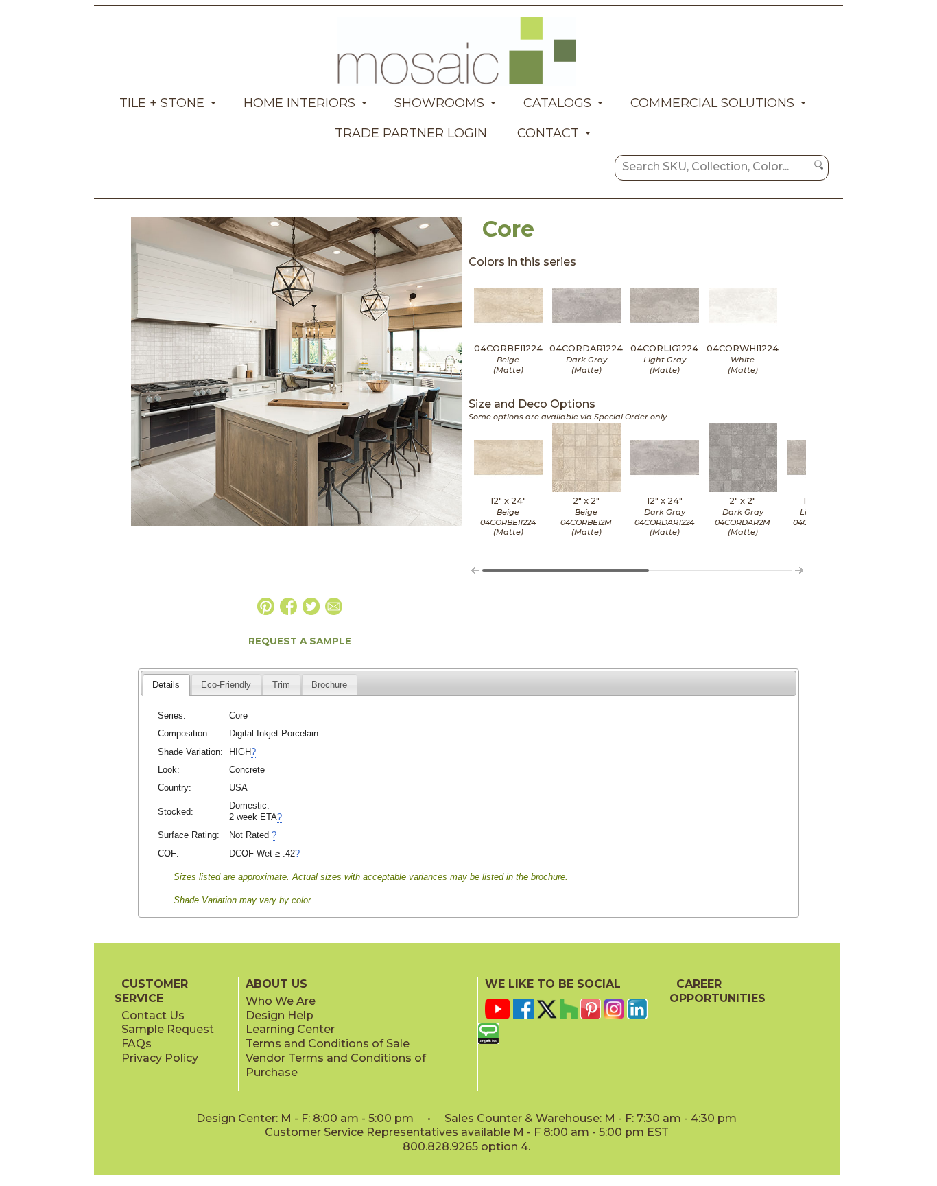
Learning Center (290, 1029)
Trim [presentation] (281, 684)
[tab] (166, 685)
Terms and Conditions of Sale (328, 1043)
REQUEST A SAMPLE (299, 641)
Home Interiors (299, 103)
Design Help (279, 1015)
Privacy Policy (159, 1058)
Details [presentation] (166, 684)
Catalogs (557, 103)
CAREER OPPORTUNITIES (717, 991)
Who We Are (281, 1001)
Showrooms (439, 103)
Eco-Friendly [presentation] (226, 684)
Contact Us (153, 1015)
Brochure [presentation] (329, 684)
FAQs (136, 1043)
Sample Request (167, 1029)
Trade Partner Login (411, 133)
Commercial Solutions (712, 103)
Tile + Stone (161, 103)
